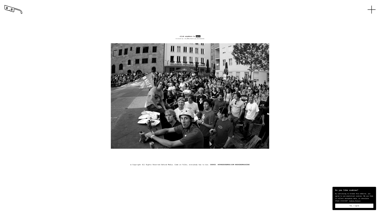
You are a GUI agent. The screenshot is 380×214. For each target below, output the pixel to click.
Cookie (213, 165)
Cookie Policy (354, 201)
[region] (354, 198)
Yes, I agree (354, 206)
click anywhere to (190, 36)
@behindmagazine (242, 165)
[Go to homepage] (13, 14)
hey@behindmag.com (226, 165)
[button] (372, 16)
